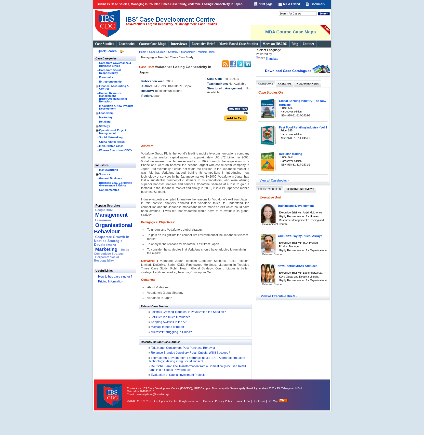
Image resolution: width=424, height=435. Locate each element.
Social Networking (111, 137)
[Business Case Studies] (155, 39)
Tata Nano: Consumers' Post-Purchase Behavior (182, 348)
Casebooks (126, 44)
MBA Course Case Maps (290, 31)
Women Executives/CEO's (115, 150)
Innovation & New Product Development (116, 107)
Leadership (106, 113)
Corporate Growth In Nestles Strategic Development (111, 241)
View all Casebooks (274, 180)
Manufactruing (108, 169)
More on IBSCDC (275, 44)
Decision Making (290, 153)
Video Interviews (307, 84)
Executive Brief (203, 44)
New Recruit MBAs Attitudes (298, 265)
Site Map (273, 401)
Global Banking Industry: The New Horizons (302, 102)
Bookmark (318, 4)
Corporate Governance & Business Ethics (115, 64)
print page (266, 4)
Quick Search (107, 51)
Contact (308, 44)
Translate (272, 58)
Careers (208, 401)
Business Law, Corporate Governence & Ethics (115, 184)
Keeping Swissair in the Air (168, 322)
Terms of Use (242, 401)
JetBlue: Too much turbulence (170, 317)
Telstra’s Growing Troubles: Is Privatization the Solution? (188, 312)
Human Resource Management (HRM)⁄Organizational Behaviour (113, 97)
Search (323, 13)
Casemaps (284, 84)
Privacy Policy (223, 401)
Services (104, 174)
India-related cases (111, 145)
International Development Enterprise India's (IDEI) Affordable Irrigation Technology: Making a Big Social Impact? (196, 359)
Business (103, 220)
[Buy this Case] (237, 110)
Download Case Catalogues (288, 71)
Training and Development (296, 205)
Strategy (104, 126)
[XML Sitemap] (283, 401)
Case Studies (104, 44)
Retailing (105, 121)
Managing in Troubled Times (198, 51)
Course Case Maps (152, 44)
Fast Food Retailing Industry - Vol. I (303, 127)
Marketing (105, 117)
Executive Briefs (269, 189)
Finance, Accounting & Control (114, 87)
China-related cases (112, 141)
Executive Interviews (300, 189)
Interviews (179, 44)
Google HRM (104, 210)
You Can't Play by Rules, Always (300, 236)
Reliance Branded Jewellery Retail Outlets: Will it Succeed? (190, 352)
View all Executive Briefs (278, 296)
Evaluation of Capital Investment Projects (177, 375)
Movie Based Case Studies (238, 44)
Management (111, 215)
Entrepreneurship (110, 81)
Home (142, 51)
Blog (295, 44)
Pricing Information (110, 281)
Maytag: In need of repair (167, 327)
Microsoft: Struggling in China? (171, 332)
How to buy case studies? (115, 276)
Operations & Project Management (112, 132)
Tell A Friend (291, 4)
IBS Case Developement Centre (110, 392)
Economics (106, 77)
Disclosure (259, 401)
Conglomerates (109, 189)
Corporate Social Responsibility (110, 71)
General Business (110, 178)
